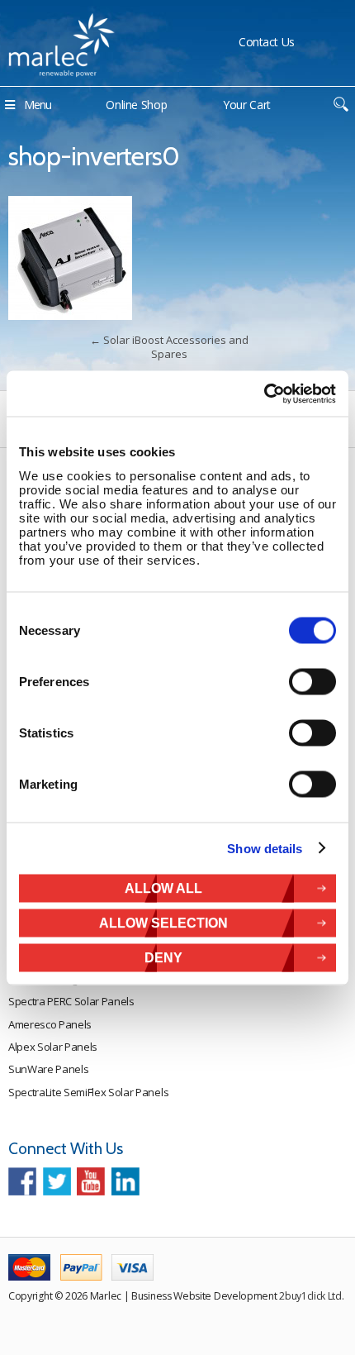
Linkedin (125, 1181)
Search (340, 104)
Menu (37, 104)
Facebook (22, 1181)
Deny (163, 957)
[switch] (312, 681)
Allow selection (163, 922)
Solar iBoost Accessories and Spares (169, 346)
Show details (264, 849)
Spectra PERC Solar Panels (71, 1001)
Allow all (163, 887)
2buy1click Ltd (310, 1296)
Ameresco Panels (50, 1024)
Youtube (91, 1181)
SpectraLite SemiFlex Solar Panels (88, 1092)
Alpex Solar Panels (52, 1046)
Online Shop (136, 104)
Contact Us (267, 42)
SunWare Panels (48, 1069)
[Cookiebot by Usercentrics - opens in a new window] (264, 393)
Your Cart (247, 104)
